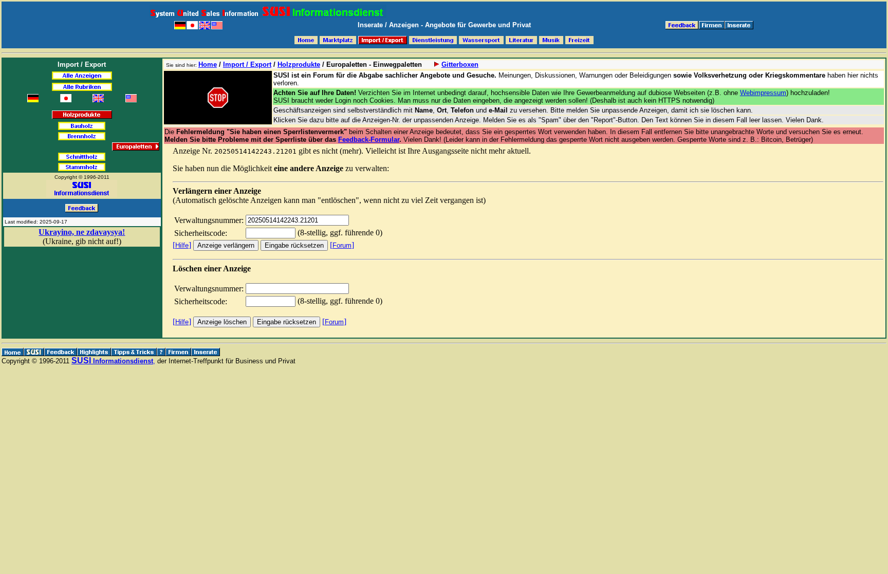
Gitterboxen (459, 64)
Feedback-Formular (368, 139)
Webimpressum (763, 93)
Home (207, 64)
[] (182, 244)
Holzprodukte (299, 64)
